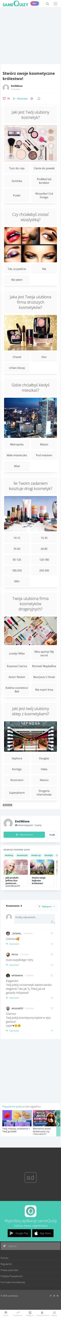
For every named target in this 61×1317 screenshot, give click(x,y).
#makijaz (49, 855)
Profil (52, 834)
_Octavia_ (17, 933)
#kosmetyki (22, 855)
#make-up (36, 855)
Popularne (17, 1315)
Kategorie (30, 1315)
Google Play (21, 1233)
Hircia (15, 954)
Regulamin (6, 1264)
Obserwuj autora (26, 834)
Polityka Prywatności (12, 1276)
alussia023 (17, 1008)
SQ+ (35, 3)
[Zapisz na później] (39, 98)
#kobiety (9, 855)
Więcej (54, 1315)
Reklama (12, 1246)
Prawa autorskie (9, 1270)
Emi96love (16, 85)
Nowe (5, 1315)
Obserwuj (22, 98)
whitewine (17, 975)
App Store (45, 1233)
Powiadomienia (42, 1315)
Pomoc (4, 1257)
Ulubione (32, 98)
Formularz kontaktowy (13, 1282)
